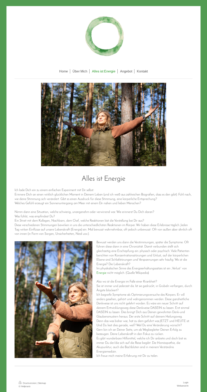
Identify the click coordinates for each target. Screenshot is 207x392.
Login (185, 382)
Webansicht (182, 386)
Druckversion (29, 383)
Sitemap (42, 383)
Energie (101, 273)
